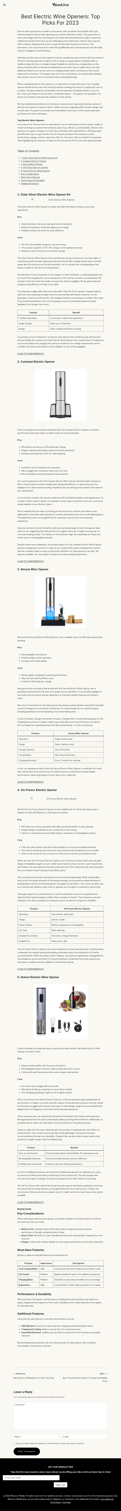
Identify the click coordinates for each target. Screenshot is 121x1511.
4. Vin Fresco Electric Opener (34, 167)
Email (66, 1436)
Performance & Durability (33, 180)
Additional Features (30, 183)
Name (18, 1436)
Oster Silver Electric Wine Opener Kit (45, 194)
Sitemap (67, 1502)
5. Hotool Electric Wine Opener (35, 171)
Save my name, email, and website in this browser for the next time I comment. (50, 1443)
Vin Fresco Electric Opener (39, 790)
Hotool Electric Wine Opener (40, 977)
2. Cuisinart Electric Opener (33, 161)
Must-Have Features (30, 177)
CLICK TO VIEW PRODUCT (30, 353)
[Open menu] (4, 4)
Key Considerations (30, 174)
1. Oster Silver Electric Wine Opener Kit (39, 158)
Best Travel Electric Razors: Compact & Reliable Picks (85, 1377)
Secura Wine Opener (34, 569)
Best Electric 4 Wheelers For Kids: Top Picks (34, 1376)
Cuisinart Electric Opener (38, 361)
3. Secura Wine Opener (31, 164)
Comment (20, 1404)
